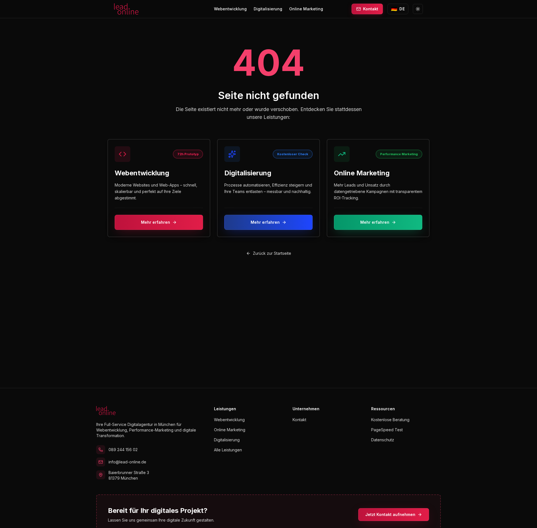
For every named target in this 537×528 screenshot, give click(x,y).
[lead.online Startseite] (126, 9)
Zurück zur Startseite (272, 253)
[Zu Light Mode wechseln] (418, 9)
